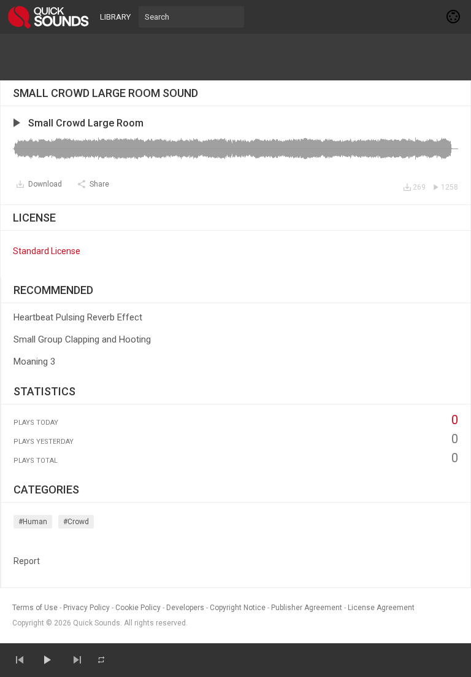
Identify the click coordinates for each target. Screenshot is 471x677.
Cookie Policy (138, 607)
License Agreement (381, 607)
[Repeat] (101, 660)
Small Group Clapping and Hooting (82, 339)
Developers (185, 607)
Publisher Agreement (306, 607)
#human (32, 521)
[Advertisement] (235, 57)
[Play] (46, 659)
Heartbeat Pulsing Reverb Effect (77, 317)
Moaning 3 (34, 361)
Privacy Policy (86, 607)
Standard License (46, 251)
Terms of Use (35, 607)
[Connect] (454, 16)
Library (115, 16)
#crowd (76, 521)
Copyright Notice (238, 607)
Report (26, 561)
